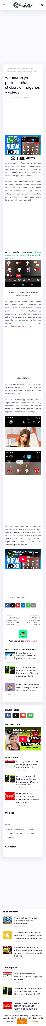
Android (9, 829)
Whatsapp (20, 597)
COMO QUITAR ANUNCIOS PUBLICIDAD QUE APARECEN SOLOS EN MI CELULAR (28, 687)
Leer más (34, 1022)
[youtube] (23, 715)
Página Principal (13, 69)
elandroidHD (10, 98)
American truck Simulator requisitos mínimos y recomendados (26, 921)
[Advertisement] (23, 37)
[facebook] (8, 715)
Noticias (10, 833)
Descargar (27, 326)
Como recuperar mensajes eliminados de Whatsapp (23, 255)
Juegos (30, 829)
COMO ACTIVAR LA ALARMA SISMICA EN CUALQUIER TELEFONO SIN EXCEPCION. (27, 798)
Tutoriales (23, 69)
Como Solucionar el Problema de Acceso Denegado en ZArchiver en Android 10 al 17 (27, 671)
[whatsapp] (30, 715)
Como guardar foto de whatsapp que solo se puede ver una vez (27, 764)
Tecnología (20, 833)
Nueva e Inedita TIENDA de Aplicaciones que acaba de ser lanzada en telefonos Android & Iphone (28, 951)
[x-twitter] (16, 715)
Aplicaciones (19, 829)
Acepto (22, 1022)
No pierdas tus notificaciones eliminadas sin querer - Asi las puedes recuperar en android (28, 935)
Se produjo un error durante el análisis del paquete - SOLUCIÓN (26, 656)
